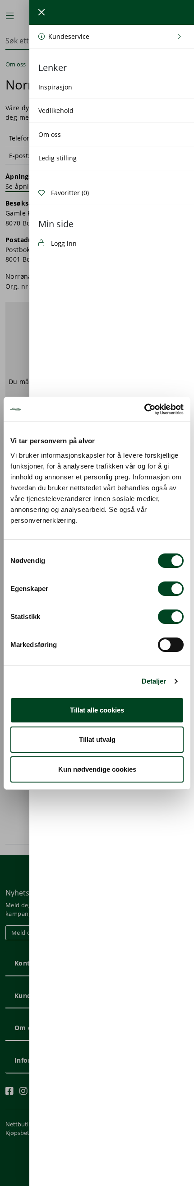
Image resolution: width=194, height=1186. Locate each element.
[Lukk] (41, 12)
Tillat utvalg (97, 739)
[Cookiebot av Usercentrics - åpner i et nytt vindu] (144, 409)
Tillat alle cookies (97, 710)
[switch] (171, 588)
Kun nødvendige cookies (97, 769)
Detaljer (154, 681)
